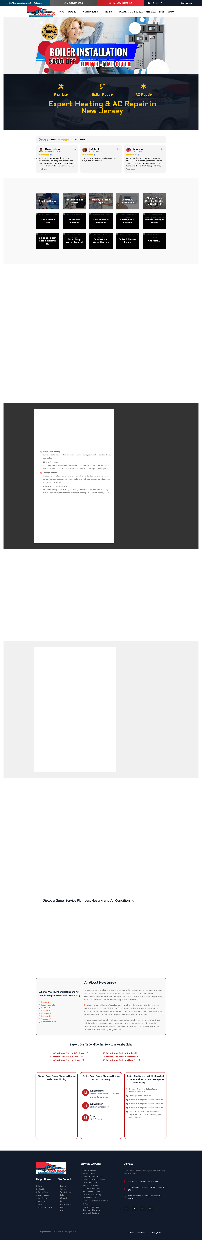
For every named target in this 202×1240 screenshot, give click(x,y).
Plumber (61, 95)
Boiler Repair (102, 95)
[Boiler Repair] (102, 86)
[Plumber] (61, 86)
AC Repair (143, 95)
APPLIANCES (151, 12)
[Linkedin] (162, 3)
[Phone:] (85, 1117)
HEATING (108, 12)
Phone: (93, 1116)
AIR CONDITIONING (90, 12)
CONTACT (171, 12)
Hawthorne (88, 1005)
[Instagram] (157, 3)
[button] (36, 159)
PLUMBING (71, 12)
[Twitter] (153, 3)
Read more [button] (43, 169)
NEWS (161, 12)
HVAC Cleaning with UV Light (131, 12)
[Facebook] (149, 3)
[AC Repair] (143, 86)
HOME (61, 12)
